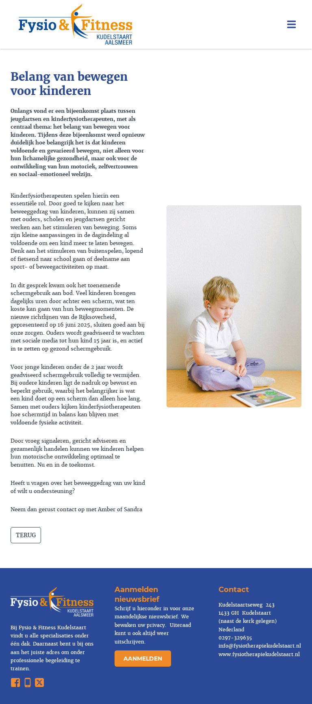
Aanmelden (143, 658)
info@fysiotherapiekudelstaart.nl (260, 646)
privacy (155, 625)
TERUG (26, 535)
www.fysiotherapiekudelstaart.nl (259, 654)
